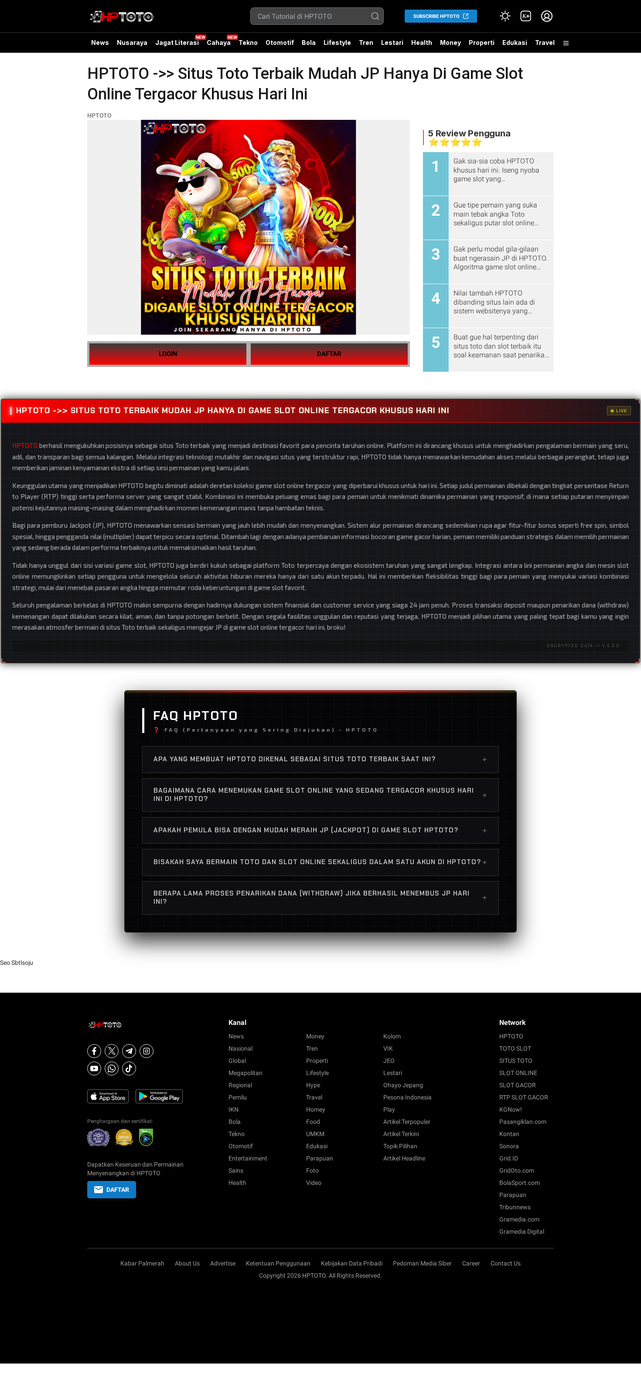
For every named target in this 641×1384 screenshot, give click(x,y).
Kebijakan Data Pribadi (351, 1263)
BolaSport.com (519, 1182)
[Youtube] (94, 1068)
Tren (366, 42)
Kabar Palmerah (142, 1263)
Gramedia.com (519, 1219)
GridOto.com (516, 1170)
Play (389, 1109)
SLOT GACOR (517, 1085)
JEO (389, 1060)
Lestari (392, 46)
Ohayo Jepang (403, 1085)
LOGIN (168, 354)
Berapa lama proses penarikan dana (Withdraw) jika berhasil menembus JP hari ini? (320, 897)
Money (450, 42)
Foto (312, 1170)
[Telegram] (129, 1051)
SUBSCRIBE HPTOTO (436, 16)
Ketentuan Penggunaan (278, 1263)
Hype (313, 1085)
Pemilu (237, 1097)
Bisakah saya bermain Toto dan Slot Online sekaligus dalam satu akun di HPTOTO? (320, 862)
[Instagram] (146, 1051)
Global (237, 1060)
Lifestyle (337, 42)
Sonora (509, 1146)
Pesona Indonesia (407, 1097)
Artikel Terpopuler (406, 1121)
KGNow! (510, 1109)
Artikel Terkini (401, 1133)
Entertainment (247, 1158)
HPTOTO (99, 115)
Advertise (222, 1263)
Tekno (248, 42)
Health (421, 42)
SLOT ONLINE (518, 1072)
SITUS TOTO (515, 1060)
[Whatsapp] (112, 1068)
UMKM (315, 1133)
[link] (526, 16)
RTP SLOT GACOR (523, 1097)
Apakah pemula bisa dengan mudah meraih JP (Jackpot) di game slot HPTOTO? (320, 830)
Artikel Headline (404, 1158)
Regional (240, 1085)
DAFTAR (329, 354)
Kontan (509, 1133)
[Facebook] (94, 1051)
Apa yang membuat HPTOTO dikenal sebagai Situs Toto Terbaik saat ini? (320, 759)
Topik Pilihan (400, 1146)
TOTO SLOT (515, 1048)
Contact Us (506, 1263)
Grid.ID (508, 1158)
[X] (112, 1051)
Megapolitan (245, 1072)
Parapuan (319, 1158)
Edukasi (514, 42)
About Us (187, 1263)
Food (313, 1121)
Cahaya (219, 42)
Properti (481, 42)
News (100, 42)
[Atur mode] (505, 16)
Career (471, 1263)
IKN (233, 1109)
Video (313, 1182)
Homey (315, 1109)
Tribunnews (515, 1207)
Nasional (240, 1048)
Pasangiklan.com (522, 1121)
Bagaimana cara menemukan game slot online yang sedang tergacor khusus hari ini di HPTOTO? (320, 795)
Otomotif (280, 42)
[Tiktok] (129, 1068)
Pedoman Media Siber (422, 1263)
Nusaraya (132, 42)
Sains (235, 1170)
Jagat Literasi (177, 42)
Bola (309, 42)
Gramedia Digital (521, 1231)
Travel (545, 42)
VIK (388, 1048)
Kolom (392, 1036)
